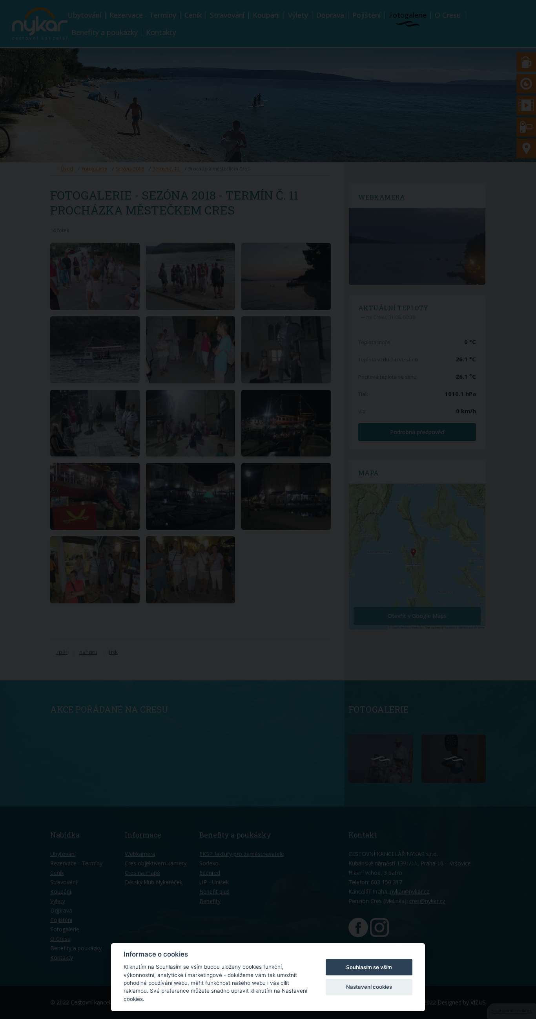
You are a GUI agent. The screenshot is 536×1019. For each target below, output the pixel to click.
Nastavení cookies (369, 987)
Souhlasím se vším (369, 967)
